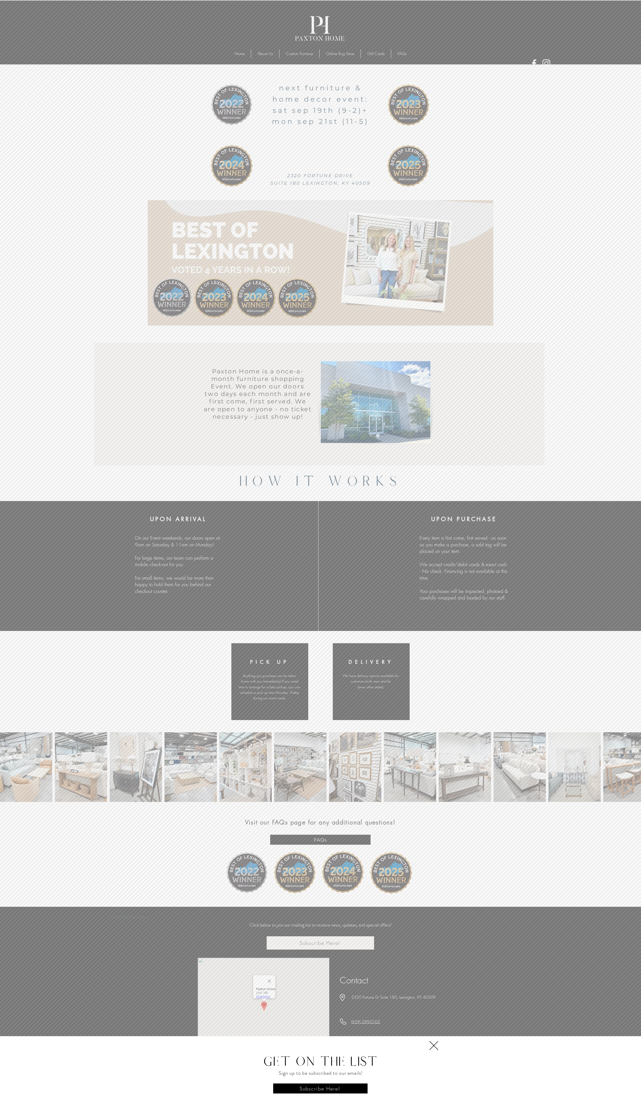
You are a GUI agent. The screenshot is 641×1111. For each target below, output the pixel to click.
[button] (433, 1045)
